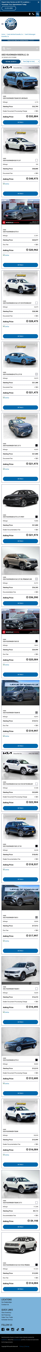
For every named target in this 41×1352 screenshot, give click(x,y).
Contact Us (5, 1304)
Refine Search (11, 62)
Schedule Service (7, 1320)
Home (3, 34)
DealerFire (4, 1339)
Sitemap (27, 1346)
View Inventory (6, 1312)
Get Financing (5, 1315)
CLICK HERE (9, 8)
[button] (38, 14)
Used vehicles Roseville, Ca (15, 34)
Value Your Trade (7, 1317)
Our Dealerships (6, 1302)
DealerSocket (17, 1339)
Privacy (21, 1346)
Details (20, 122)
